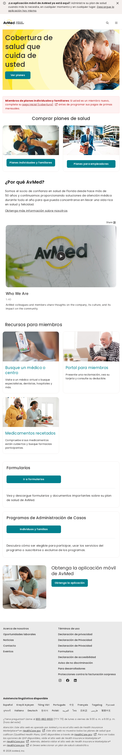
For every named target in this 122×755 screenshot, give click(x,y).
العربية (66, 710)
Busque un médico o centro (25, 370)
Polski (55, 710)
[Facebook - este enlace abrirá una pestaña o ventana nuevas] (68, 680)
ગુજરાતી (7, 710)
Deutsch (32, 710)
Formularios (65, 651)
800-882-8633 (44, 719)
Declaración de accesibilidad (77, 657)
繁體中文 (106, 710)
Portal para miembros (87, 367)
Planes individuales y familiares (31, 162)
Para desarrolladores (71, 668)
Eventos (8, 651)
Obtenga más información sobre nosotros (36, 211)
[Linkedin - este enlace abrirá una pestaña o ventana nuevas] (75, 680)
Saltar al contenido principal (5, 4)
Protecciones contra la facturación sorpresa (87, 674)
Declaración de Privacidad (75, 640)
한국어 (44, 710)
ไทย (75, 710)
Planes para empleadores (91, 164)
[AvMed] (14, 23)
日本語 (83, 710)
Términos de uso (69, 628)
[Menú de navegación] (116, 23)
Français (83, 704)
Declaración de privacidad (75, 634)
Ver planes (18, 75)
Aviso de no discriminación (75, 663)
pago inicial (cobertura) (37, 104)
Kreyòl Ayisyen (25, 704)
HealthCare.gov (32, 730)
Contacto (9, 646)
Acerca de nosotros (16, 628)
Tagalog (97, 704)
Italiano (19, 710)
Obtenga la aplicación (70, 583)
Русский (110, 704)
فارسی (94, 710)
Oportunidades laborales (19, 634)
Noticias (8, 640)
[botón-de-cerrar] (117, 3)
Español (8, 704)
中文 (71, 704)
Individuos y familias (34, 529)
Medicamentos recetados (30, 433)
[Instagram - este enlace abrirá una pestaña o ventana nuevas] (60, 680)
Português (59, 704)
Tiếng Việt (43, 704)
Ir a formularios (33, 479)
